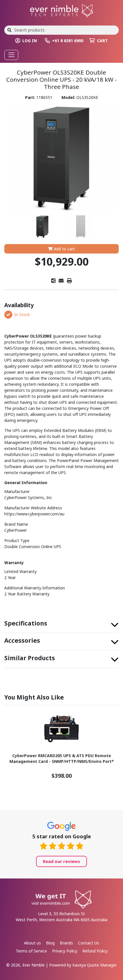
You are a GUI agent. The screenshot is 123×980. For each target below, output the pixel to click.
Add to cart (64, 249)
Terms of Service (31, 951)
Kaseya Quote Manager (94, 965)
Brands (66, 943)
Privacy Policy (64, 951)
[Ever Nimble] (61, 10)
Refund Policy (95, 951)
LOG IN (29, 40)
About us (32, 943)
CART (102, 40)
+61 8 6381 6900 (67, 40)
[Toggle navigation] (11, 55)
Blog (50, 943)
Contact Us (88, 943)
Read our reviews (61, 861)
